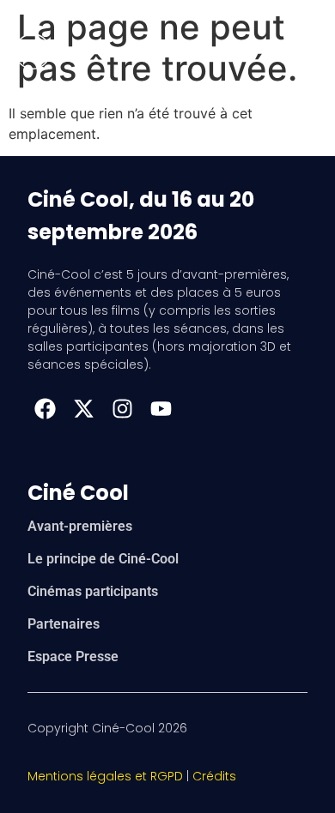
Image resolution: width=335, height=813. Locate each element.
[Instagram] (122, 408)
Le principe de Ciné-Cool (103, 559)
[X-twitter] (83, 408)
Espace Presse (73, 656)
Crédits (214, 776)
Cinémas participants (92, 591)
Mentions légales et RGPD (105, 776)
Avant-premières (79, 526)
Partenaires (63, 624)
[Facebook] (44, 408)
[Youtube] (160, 408)
